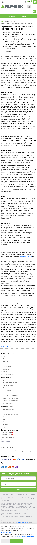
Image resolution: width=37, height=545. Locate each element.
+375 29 (6, 432)
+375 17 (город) (8, 437)
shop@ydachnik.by (5, 518)
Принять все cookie (17, 541)
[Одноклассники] (9, 467)
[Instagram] (16, 467)
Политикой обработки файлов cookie (24, 536)
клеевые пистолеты (26, 256)
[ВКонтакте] (6, 467)
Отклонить (5, 541)
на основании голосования (21, 522)
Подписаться (18, 489)
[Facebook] (2, 467)
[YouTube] (13, 467)
